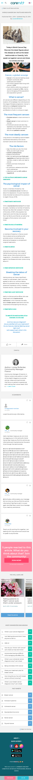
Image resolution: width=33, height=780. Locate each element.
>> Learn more (10, 386)
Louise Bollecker (17, 18)
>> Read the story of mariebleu (12, 224)
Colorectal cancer (9, 706)
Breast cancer (8, 695)
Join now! (16, 560)
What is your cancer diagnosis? (14, 632)
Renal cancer (8, 718)
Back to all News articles (11, 8)
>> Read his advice (9, 246)
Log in (23, 778)
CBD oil (7, 643)
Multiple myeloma (10, 701)
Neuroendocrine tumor (11, 712)
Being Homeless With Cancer (14, 666)
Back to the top (26, 729)
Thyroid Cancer (9, 723)
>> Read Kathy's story (9, 309)
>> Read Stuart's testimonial (12, 201)
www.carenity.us (12, 766)
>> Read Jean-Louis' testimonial (13, 292)
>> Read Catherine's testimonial (13, 268)
